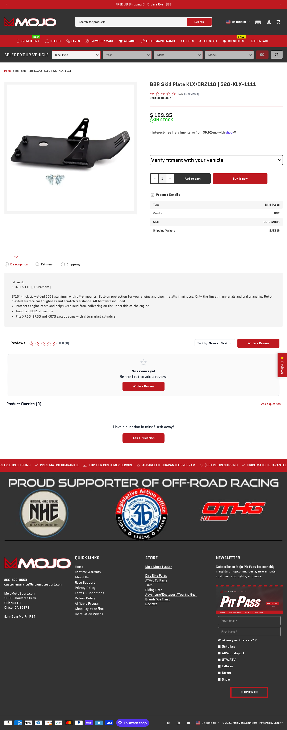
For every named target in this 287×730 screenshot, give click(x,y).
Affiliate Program (87, 603)
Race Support (85, 582)
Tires (149, 585)
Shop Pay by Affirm (89, 609)
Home (7, 71)
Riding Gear (153, 590)
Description (19, 264)
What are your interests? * (237, 640)
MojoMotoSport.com (245, 723)
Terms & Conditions (89, 593)
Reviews (151, 604)
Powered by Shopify (271, 723)
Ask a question (271, 404)
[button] (258, 22)
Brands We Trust (157, 599)
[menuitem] (28, 41)
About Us (82, 577)
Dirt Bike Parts (156, 575)
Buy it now (240, 178)
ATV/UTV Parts (156, 580)
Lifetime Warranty (88, 572)
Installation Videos (89, 614)
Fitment (47, 264)
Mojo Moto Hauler (158, 566)
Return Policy (85, 598)
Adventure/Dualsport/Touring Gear (171, 594)
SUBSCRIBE (249, 692)
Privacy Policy (85, 588)
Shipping (73, 264)
